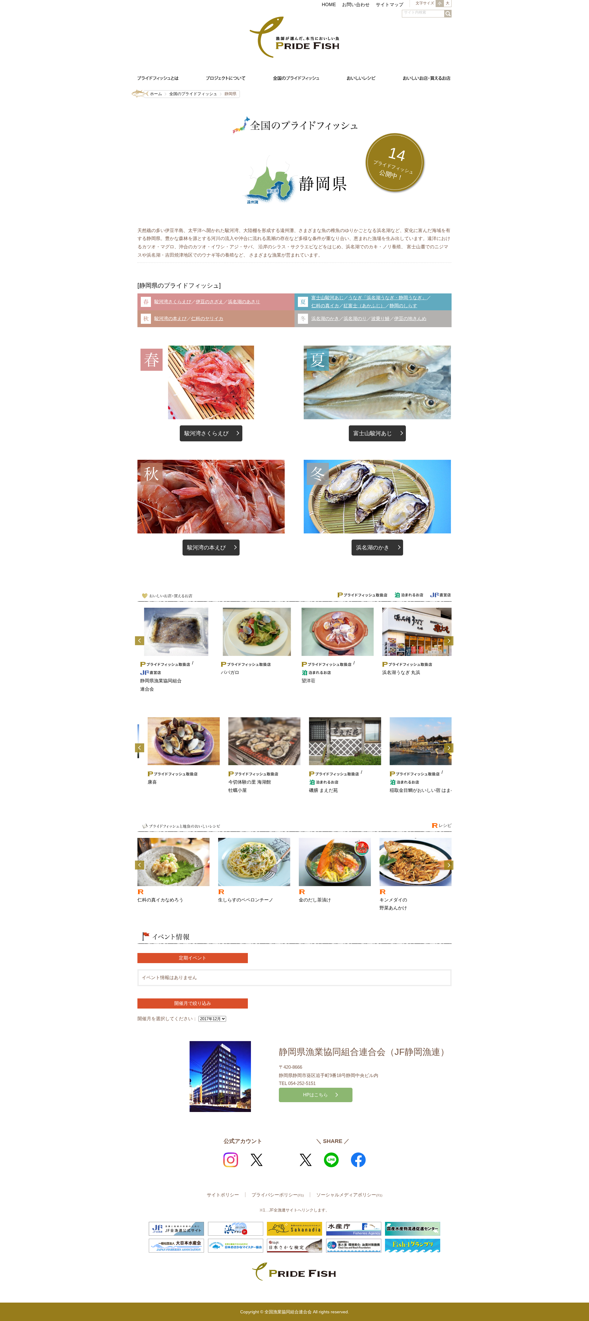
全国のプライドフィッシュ (193, 93)
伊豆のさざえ (209, 301)
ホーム (156, 93)
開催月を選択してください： (167, 1018)
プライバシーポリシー (278, 1194)
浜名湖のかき (325, 318)
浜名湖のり (355, 318)
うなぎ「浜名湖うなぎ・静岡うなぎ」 (387, 297)
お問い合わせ (356, 4)
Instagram (230, 1159)
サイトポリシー (223, 1194)
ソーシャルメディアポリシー (349, 1194)
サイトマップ (389, 4)
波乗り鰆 (380, 318)
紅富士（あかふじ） (364, 305)
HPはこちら (315, 1094)
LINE (331, 1159)
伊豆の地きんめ (410, 318)
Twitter (256, 1160)
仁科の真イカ (325, 305)
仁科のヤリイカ (207, 318)
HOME (329, 4)
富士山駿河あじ (327, 297)
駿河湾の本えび (170, 318)
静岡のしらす (403, 305)
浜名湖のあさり (244, 301)
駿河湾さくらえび (172, 301)
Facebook (358, 1159)
